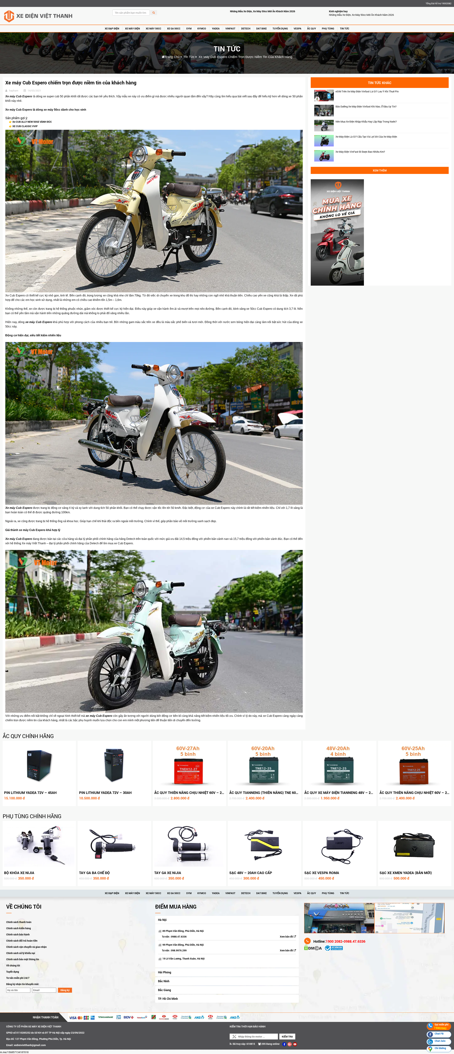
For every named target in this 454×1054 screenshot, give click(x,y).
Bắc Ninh (163, 981)
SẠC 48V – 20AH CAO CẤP (250, 872)
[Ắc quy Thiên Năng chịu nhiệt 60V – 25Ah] (415, 765)
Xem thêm (380, 170)
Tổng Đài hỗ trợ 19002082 (438, 3)
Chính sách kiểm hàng (18, 928)
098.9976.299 (179, 950)
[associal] (284, 1044)
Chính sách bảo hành (18, 934)
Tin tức (344, 28)
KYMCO (201, 28)
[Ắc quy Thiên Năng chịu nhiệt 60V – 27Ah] (189, 765)
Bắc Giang (164, 990)
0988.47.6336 (179, 936)
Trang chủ (172, 57)
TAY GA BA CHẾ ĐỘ (94, 872)
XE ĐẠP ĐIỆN (112, 28)
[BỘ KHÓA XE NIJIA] (39, 845)
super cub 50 (55, 96)
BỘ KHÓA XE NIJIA (19, 872)
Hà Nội (162, 920)
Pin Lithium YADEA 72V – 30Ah (105, 792)
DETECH (245, 28)
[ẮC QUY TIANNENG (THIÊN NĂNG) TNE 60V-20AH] (264, 765)
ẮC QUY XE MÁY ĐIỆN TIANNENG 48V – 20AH (340, 792)
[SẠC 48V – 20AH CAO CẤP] (264, 845)
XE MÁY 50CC (153, 28)
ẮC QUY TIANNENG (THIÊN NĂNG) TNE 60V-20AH (268, 792)
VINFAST (230, 28)
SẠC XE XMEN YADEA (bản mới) (406, 872)
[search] (153, 12)
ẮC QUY (311, 28)
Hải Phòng (164, 972)
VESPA (297, 28)
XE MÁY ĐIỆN (132, 28)
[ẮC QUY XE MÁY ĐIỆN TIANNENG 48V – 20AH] (339, 765)
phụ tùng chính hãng (32, 816)
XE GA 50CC (173, 28)
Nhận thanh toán (45, 1017)
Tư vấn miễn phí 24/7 (17, 978)
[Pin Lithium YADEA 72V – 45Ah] (39, 765)
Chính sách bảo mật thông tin (22, 959)
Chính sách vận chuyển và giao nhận (26, 947)
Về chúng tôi (13, 965)
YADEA (216, 28)
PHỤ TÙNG (328, 28)
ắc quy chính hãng (28, 736)
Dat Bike (261, 28)
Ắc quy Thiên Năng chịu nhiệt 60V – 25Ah (417, 792)
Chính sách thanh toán (18, 922)
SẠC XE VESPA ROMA (321, 872)
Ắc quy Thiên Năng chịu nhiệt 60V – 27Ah (191, 792)
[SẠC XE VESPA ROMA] (339, 845)
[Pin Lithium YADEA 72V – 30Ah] (114, 765)
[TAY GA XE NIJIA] (189, 845)
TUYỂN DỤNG (280, 28)
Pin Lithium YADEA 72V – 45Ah (30, 792)
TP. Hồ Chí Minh (168, 998)
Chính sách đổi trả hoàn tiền (21, 940)
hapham (13, 90)
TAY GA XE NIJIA (167, 872)
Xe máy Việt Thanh (34, 543)
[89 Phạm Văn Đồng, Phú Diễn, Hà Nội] (339, 917)
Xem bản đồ (287, 936)
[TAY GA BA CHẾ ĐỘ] (114, 845)
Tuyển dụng (12, 971)
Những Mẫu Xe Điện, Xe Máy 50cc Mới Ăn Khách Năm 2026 (262, 11)
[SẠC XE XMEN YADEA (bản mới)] (415, 845)
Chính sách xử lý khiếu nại (20, 953)
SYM (189, 28)
